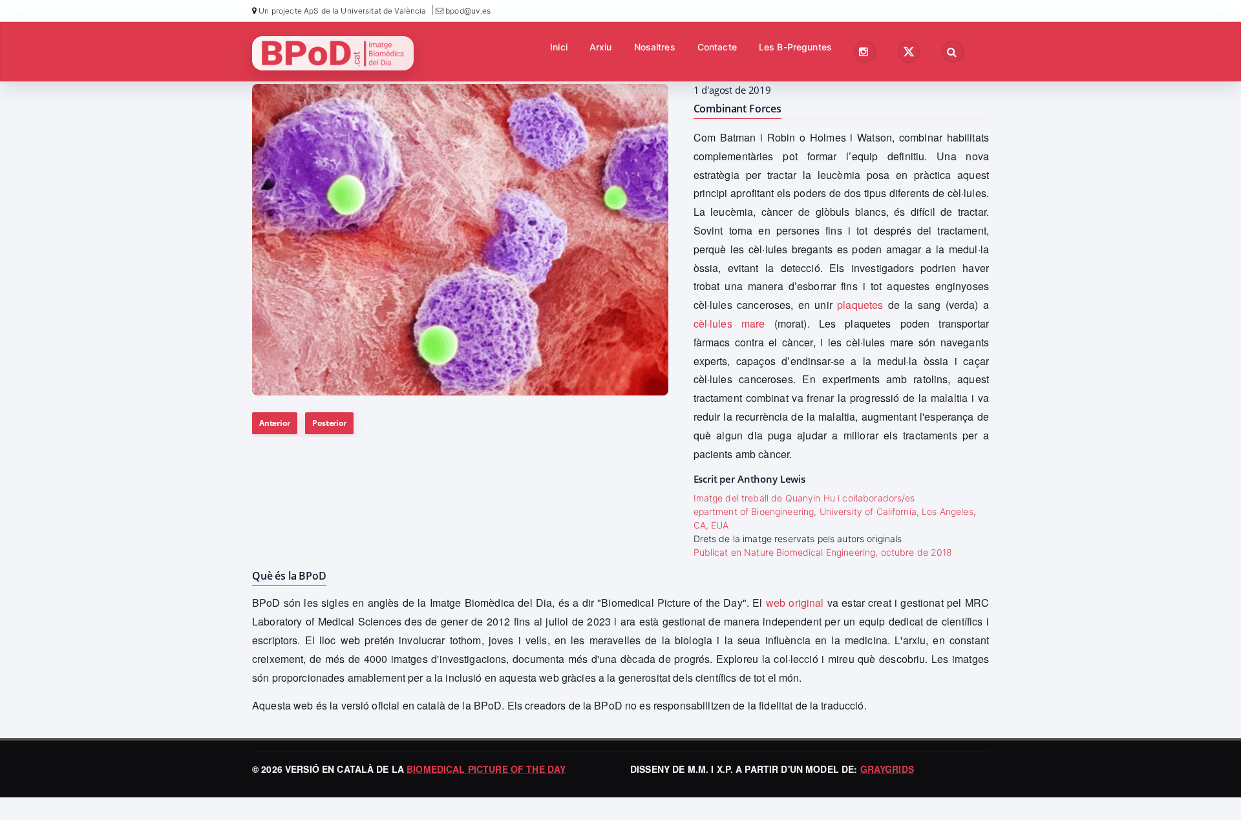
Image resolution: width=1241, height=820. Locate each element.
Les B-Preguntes (795, 46)
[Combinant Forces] (460, 239)
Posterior (329, 422)
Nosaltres (654, 46)
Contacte (717, 46)
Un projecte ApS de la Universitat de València (341, 11)
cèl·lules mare (729, 323)
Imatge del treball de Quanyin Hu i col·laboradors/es (804, 497)
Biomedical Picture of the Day (486, 768)
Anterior (274, 422)
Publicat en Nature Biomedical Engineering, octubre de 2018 (823, 552)
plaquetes (860, 304)
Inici (558, 46)
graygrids (887, 768)
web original (795, 602)
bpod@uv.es (467, 11)
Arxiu (600, 46)
